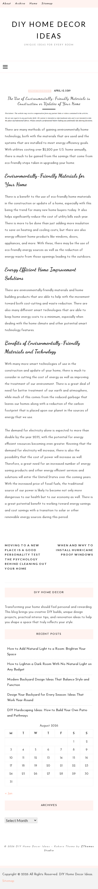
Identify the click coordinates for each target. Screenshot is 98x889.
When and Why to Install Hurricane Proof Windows (74, 549)
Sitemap (46, 3)
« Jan (8, 793)
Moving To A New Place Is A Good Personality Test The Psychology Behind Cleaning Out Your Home (26, 556)
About (6, 3)
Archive (20, 3)
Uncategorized (39, 91)
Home (33, 3)
